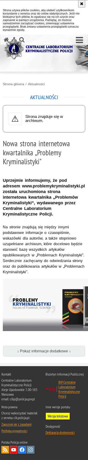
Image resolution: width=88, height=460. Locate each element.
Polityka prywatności (14, 430)
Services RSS (5, 449)
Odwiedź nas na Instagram (30, 449)
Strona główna (13, 84)
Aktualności (36, 84)
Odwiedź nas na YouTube (13, 449)
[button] (79, 40)
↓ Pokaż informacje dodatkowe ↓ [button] (44, 351)
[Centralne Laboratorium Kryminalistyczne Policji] (39, 49)
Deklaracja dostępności (60, 432)
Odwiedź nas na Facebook (22, 449)
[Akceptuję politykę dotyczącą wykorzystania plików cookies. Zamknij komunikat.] (81, 3)
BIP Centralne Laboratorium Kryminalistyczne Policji (69, 389)
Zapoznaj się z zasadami (16, 424)
